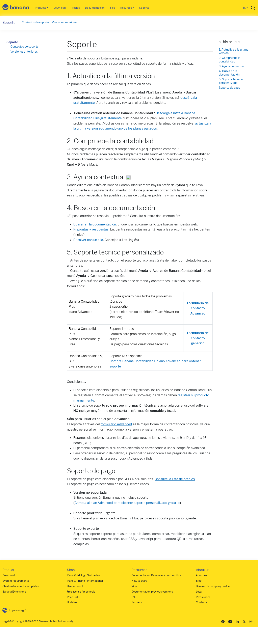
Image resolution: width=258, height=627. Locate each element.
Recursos (126, 7)
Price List (72, 597)
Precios (75, 7)
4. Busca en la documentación (229, 73)
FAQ (133, 597)
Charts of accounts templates (20, 586)
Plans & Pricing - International (85, 580)
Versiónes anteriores (64, 22)
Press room (203, 597)
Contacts (201, 602)
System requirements (15, 580)
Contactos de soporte (35, 22)
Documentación (95, 7)
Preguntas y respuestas (90, 229)
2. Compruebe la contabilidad (229, 59)
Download (59, 7)
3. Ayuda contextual (231, 66)
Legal (199, 591)
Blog (112, 7)
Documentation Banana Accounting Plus (156, 575)
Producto (40, 7)
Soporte (144, 7)
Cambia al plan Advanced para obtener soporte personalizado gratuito (127, 503)
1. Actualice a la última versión (234, 51)
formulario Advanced (116, 424)
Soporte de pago (229, 87)
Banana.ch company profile (213, 586)
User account (75, 586)
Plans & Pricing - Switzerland (84, 575)
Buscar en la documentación (94, 224)
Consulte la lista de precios (175, 479)
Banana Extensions (14, 591)
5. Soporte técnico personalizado (231, 81)
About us (201, 575)
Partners (136, 602)
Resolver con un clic (88, 240)
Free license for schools (81, 591)
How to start (139, 580)
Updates (72, 602)
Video (134, 586)
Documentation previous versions (152, 591)
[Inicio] (15, 8)
